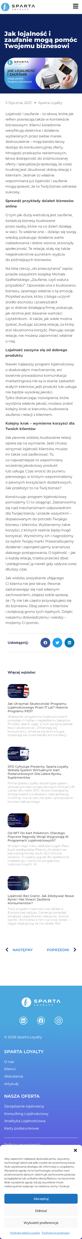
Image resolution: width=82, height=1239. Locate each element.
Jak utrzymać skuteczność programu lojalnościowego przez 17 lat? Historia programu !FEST (38, 707)
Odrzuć (41, 1211)
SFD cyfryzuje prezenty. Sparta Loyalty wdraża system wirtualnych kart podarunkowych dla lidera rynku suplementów (38, 772)
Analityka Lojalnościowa (24, 1121)
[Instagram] (59, 1021)
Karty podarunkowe (21, 1128)
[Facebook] (41, 1021)
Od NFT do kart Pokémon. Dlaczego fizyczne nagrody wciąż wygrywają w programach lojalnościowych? (38, 836)
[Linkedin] (23, 1021)
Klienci (10, 1069)
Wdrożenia (13, 1076)
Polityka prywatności (56, 1232)
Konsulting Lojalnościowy (26, 1114)
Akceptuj (41, 1199)
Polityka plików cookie (25, 1232)
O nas (9, 1062)
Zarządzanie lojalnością (24, 1106)
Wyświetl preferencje (41, 1223)
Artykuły (11, 1084)
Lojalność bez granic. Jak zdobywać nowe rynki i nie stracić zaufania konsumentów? (41, 899)
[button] (75, 1150)
